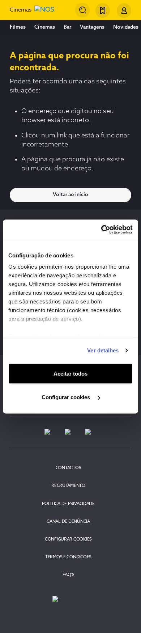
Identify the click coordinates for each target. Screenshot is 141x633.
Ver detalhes (103, 350)
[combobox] (82, 10)
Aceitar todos (70, 373)
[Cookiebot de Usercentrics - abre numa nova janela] (101, 230)
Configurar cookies (66, 397)
